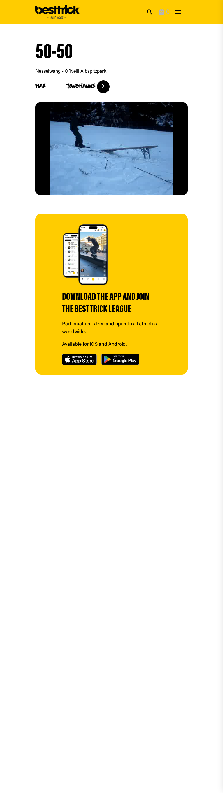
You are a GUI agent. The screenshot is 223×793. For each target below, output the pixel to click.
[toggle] (177, 12)
